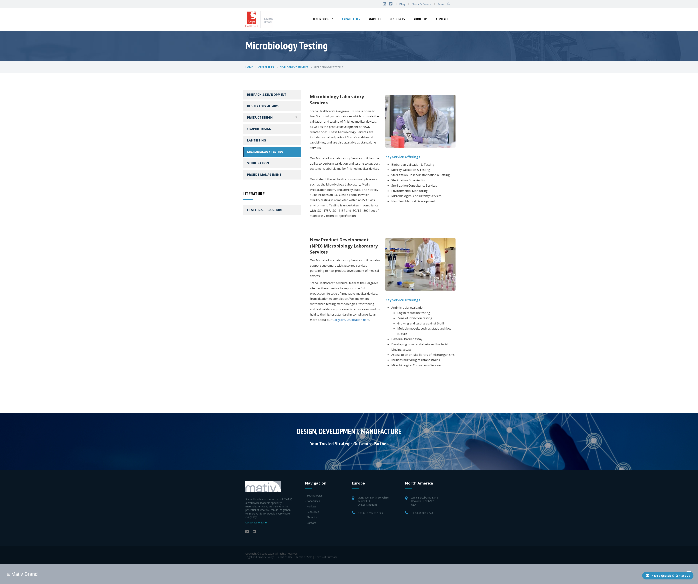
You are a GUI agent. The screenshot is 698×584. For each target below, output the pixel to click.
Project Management (264, 175)
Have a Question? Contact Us (671, 575)
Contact (442, 19)
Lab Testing (256, 140)
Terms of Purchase (326, 557)
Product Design (260, 117)
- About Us (311, 517)
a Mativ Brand (22, 574)
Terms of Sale (304, 557)
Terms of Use (284, 557)
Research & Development (266, 95)
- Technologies (313, 495)
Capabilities (351, 19)
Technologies (323, 19)
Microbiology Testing (265, 152)
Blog (402, 4)
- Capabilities (312, 501)
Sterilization (258, 163)
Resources (397, 19)
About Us (421, 19)
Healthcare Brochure (264, 210)
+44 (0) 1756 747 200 (370, 513)
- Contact (310, 523)
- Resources (312, 512)
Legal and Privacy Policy (259, 557)
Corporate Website (256, 522)
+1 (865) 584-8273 (422, 513)
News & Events (422, 4)
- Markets (310, 506)
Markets (374, 19)
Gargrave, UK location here (350, 320)
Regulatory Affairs (262, 106)
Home (249, 67)
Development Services (294, 67)
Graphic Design (259, 129)
